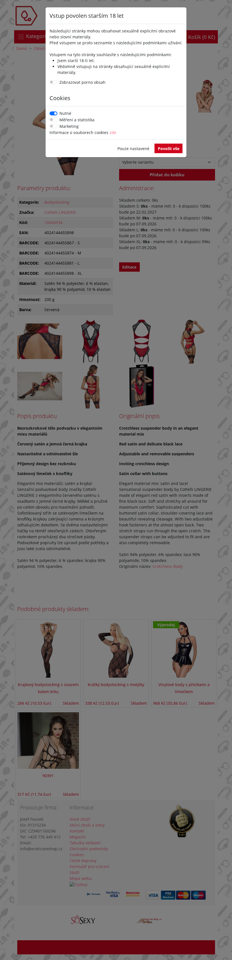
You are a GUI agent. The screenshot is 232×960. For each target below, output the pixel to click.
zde (112, 132)
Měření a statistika (76, 119)
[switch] (53, 82)
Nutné (65, 113)
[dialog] (116, 480)
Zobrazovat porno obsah (82, 82)
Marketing (69, 126)
